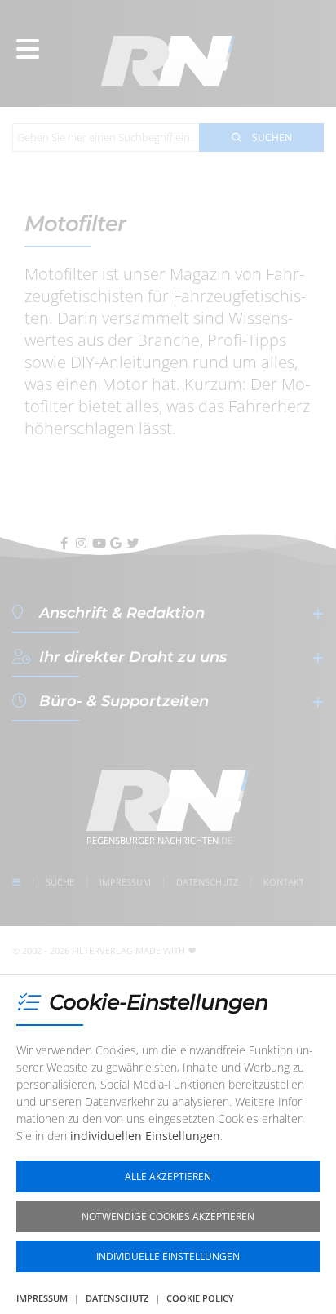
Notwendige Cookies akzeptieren (168, 1216)
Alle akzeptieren (168, 1176)
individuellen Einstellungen (145, 1135)
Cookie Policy (200, 1298)
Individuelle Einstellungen (168, 1256)
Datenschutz (117, 1298)
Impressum (42, 1298)
